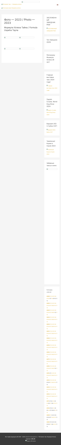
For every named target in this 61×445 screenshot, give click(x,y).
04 (55, 296)
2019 (48, 345)
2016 (48, 366)
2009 (48, 415)
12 (47, 307)
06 (49, 298)
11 (56, 305)
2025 (48, 303)
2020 (48, 338)
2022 (48, 324)
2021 (48, 331)
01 (50, 296)
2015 (48, 373)
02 (52, 296)
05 (47, 298)
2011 (48, 401)
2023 (48, 317)
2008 (48, 422)
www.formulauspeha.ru (31, 436)
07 (50, 305)
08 (52, 298)
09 (53, 305)
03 (53, 296)
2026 (48, 296)
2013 (48, 387)
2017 (48, 359)
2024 (48, 310)
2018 (48, 352)
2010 (48, 408)
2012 (48, 394)
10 (55, 305)
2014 (48, 380)
